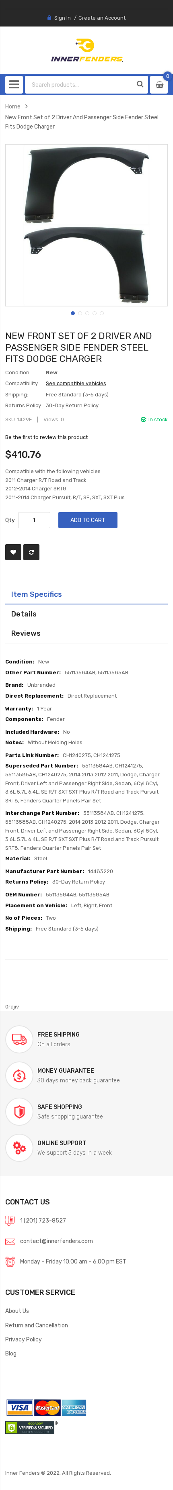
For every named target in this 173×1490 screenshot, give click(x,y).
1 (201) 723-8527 (43, 1220)
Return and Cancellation (36, 1325)
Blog (10, 1353)
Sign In (62, 18)
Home (13, 106)
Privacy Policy (23, 1339)
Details (24, 614)
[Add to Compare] (31, 552)
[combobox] (79, 85)
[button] (72, 312)
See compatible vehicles (76, 383)
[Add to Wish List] (13, 552)
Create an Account (102, 18)
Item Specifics (36, 594)
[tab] (86, 594)
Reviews (26, 633)
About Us (17, 1311)
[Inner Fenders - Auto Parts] (87, 50)
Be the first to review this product (46, 437)
